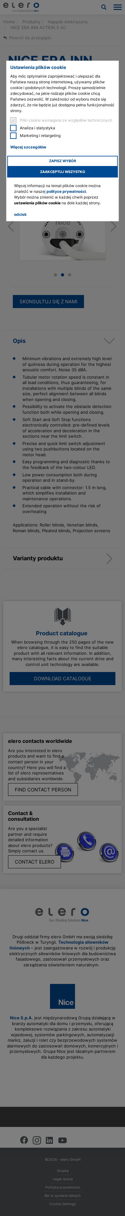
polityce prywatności (66, 191)
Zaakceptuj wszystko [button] (62, 172)
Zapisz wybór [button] (62, 161)
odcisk (20, 214)
